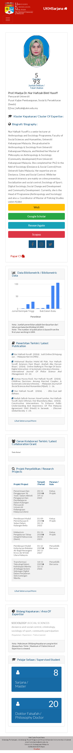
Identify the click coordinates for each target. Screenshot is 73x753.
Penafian (36, 749)
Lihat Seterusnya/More (25, 420)
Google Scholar (36, 216)
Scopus (36, 234)
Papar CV (16, 256)
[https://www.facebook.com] (32, 244)
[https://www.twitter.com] (50, 244)
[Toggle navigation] (8, 19)
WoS (37, 207)
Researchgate (36, 225)
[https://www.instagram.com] (41, 244)
